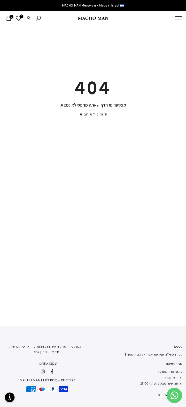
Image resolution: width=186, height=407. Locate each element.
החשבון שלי (78, 346)
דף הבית (87, 114)
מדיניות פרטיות (19, 346)
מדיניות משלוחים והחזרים (50, 346)
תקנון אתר (40, 352)
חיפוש (55, 352)
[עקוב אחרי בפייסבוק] (52, 371)
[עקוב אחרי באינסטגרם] (43, 371)
